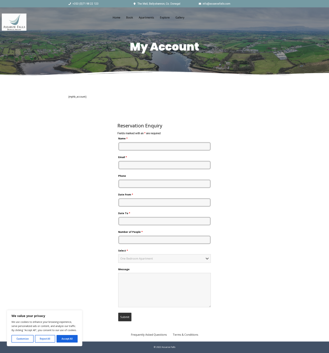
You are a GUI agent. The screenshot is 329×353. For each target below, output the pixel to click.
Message (124, 269)
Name (123, 138)
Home (116, 17)
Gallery (179, 17)
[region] (44, 328)
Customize (22, 338)
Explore (165, 17)
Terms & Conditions (185, 335)
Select (123, 250)
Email (122, 157)
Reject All (45, 338)
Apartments (146, 17)
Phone (122, 175)
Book (129, 17)
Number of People (130, 232)
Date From (125, 194)
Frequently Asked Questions (149, 335)
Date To (124, 213)
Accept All (67, 338)
